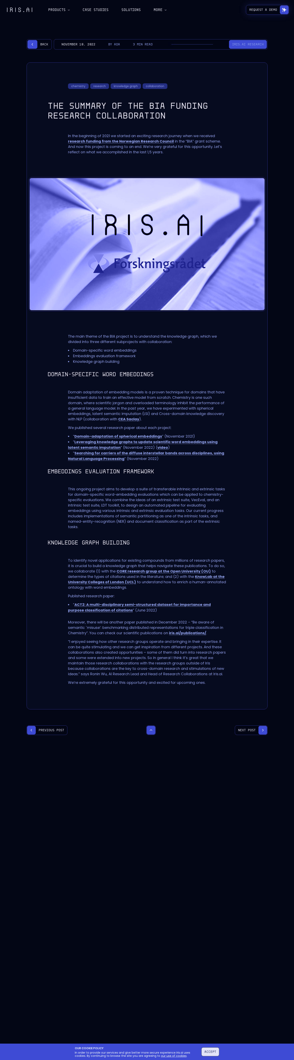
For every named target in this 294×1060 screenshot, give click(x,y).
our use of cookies (174, 1056)
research (99, 86)
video (162, 447)
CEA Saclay (128, 419)
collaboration (155, 86)
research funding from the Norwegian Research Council (121, 141)
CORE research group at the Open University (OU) (164, 571)
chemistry (78, 86)
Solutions (131, 10)
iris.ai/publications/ (187, 632)
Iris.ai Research (248, 44)
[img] (19, 10)
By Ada (114, 44)
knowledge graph (126, 86)
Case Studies (96, 10)
